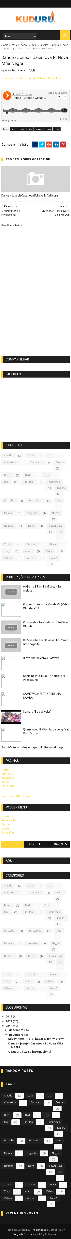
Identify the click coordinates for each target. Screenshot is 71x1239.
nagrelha (32, 513)
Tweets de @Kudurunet (16, 796)
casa (14, 45)
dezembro (16, 1030)
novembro (16, 1035)
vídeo (49, 551)
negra (55, 45)
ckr (50, 455)
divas (7, 475)
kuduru (61, 487)
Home (4, 45)
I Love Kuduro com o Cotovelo (41, 658)
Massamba (35, 500)
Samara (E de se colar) (37, 711)
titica (53, 544)
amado (8, 455)
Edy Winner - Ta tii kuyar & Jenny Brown (36, 1039)
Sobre (5, 782)
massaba (9, 500)
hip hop (28, 482)
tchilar (8, 544)
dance (24, 45)
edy (47, 475)
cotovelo (36, 462)
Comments (58, 844)
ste (60, 531)
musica (44, 45)
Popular (35, 844)
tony (7, 551)
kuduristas (54, 482)
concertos (10, 462)
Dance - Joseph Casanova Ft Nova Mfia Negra (32, 78)
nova (65, 45)
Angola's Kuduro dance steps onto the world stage (32, 747)
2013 (9, 1021)
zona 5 (54, 558)
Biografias (7, 777)
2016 (9, 1016)
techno (31, 544)
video (28, 551)
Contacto (7, 774)
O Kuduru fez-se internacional (29, 1051)
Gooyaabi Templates (24, 1234)
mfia (34, 45)
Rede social (8, 820)
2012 (9, 1026)
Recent (13, 844)
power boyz (55, 525)
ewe (6, 482)
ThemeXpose (38, 1229)
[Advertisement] (35, 321)
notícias (8, 525)
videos (8, 558)
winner (31, 558)
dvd (27, 475)
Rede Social (8, 786)
